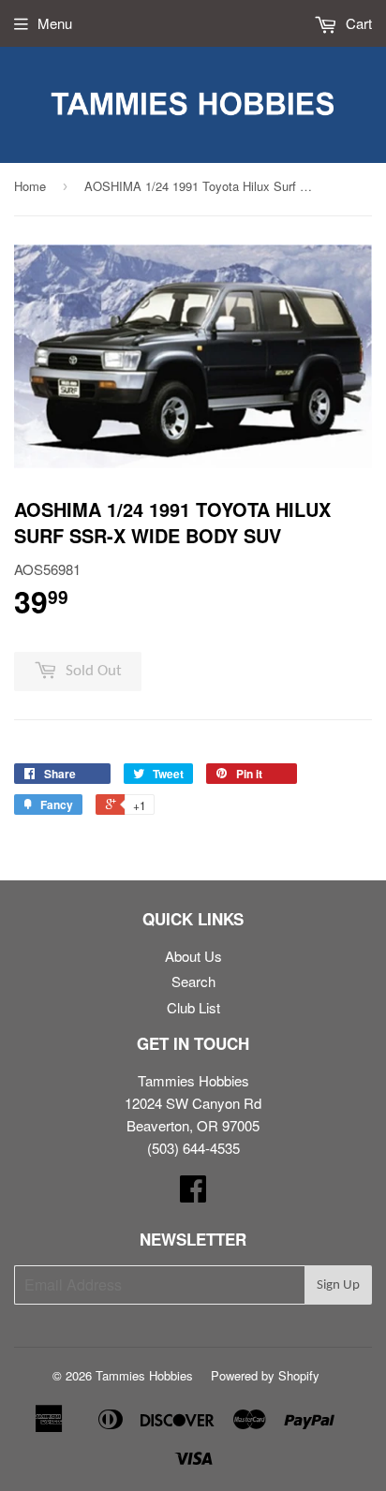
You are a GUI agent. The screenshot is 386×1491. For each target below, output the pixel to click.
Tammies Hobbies (144, 1375)
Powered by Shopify (265, 1375)
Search (193, 981)
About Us (193, 956)
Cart (357, 23)
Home (30, 186)
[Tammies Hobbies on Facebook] (193, 1193)
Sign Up (338, 1285)
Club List (193, 1007)
